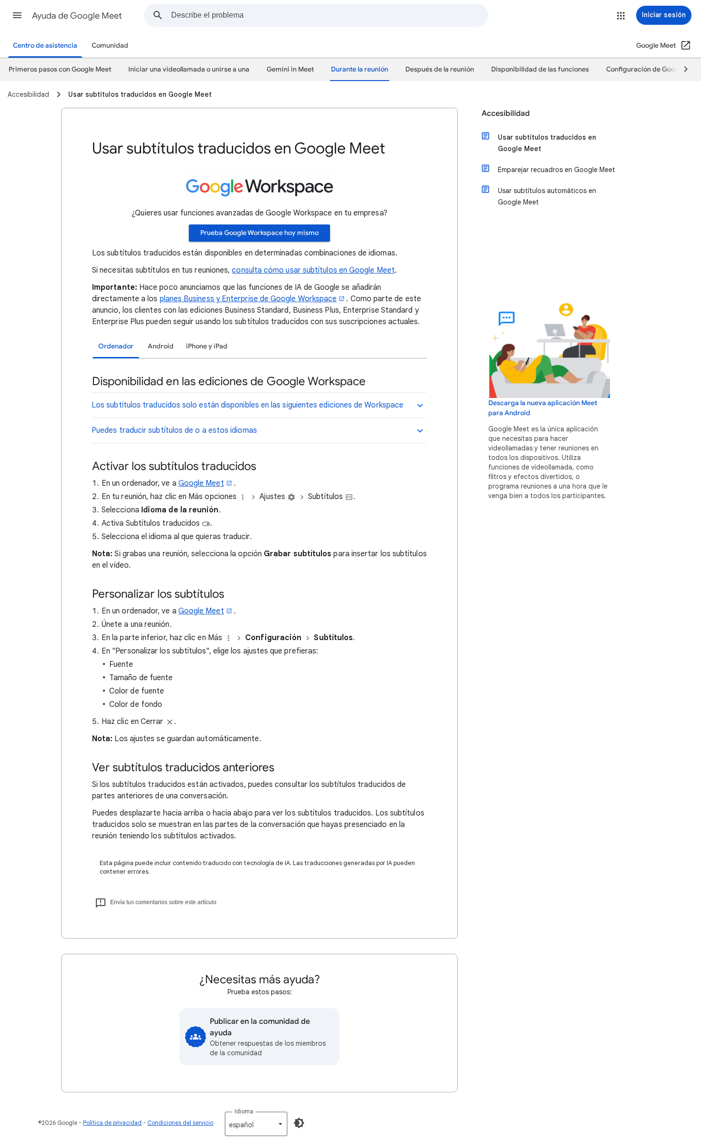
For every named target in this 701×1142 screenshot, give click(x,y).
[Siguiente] (681, 69)
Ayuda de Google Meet (77, 15)
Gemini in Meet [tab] (290, 69)
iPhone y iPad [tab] (206, 346)
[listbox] (256, 1123)
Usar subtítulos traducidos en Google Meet (547, 143)
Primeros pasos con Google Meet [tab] (60, 69)
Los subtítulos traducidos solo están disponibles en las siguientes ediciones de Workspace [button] (247, 405)
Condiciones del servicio (180, 1122)
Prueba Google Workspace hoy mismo (259, 233)
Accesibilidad (506, 113)
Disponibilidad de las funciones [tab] (540, 69)
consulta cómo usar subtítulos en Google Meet (313, 270)
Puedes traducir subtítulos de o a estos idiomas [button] (174, 430)
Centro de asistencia (45, 45)
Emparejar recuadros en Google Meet (556, 169)
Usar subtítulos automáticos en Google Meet (547, 196)
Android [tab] (161, 346)
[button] (17, 15)
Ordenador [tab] (116, 346)
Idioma (244, 1111)
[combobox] (329, 15)
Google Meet (201, 483)
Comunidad (110, 45)
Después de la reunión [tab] (439, 69)
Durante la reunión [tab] (359, 69)
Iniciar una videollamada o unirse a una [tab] (188, 69)
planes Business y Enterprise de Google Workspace (248, 299)
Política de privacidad (112, 1122)
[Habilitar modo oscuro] (299, 1122)
